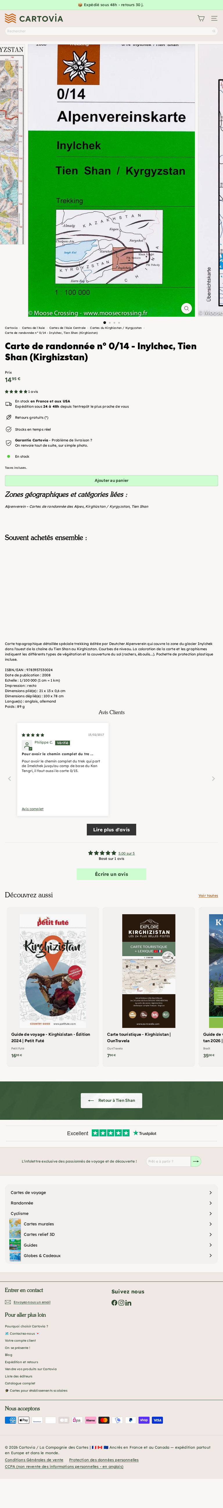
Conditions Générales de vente (34, 1459)
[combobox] (111, 31)
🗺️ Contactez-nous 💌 (22, 1333)
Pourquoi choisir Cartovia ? (26, 1326)
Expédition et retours (21, 1362)
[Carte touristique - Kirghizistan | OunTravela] (149, 984)
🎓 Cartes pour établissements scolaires (36, 1390)
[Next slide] (213, 778)
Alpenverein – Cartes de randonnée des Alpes (44, 506)
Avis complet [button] (33, 809)
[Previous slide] (9, 778)
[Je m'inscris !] (196, 1161)
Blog (8, 1355)
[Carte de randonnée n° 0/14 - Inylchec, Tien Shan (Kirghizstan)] (111, 574)
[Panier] (201, 18)
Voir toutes (208, 895)
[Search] (214, 31)
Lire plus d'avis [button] (111, 830)
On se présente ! (17, 1348)
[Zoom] (186, 308)
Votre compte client (20, 1340)
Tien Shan (140, 506)
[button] (16, 391)
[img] (33, 735)
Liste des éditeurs (18, 1376)
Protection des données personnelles (104, 1459)
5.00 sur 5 (126, 853)
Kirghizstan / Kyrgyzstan (107, 506)
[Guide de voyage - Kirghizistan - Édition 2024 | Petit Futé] (53, 984)
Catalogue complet (20, 1383)
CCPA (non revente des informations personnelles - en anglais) (64, 1466)
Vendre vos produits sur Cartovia (31, 1369)
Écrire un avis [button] (111, 874)
